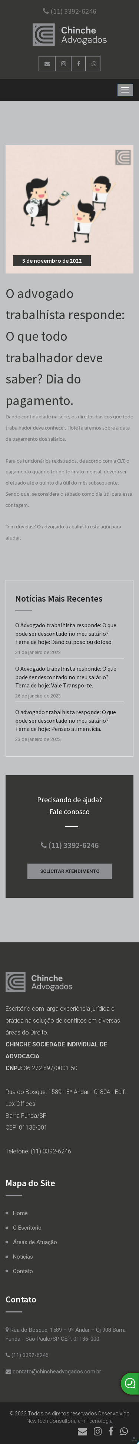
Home (20, 1213)
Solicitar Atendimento (69, 871)
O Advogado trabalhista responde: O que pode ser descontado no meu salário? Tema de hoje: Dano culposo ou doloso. (65, 633)
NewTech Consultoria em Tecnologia (69, 1421)
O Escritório (27, 1227)
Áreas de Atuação (35, 1242)
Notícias (23, 1256)
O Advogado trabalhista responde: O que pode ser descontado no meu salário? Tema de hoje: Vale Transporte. (65, 677)
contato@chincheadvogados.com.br (56, 1371)
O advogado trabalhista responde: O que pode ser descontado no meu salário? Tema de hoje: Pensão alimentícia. (65, 720)
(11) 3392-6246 (72, 11)
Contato (23, 1271)
